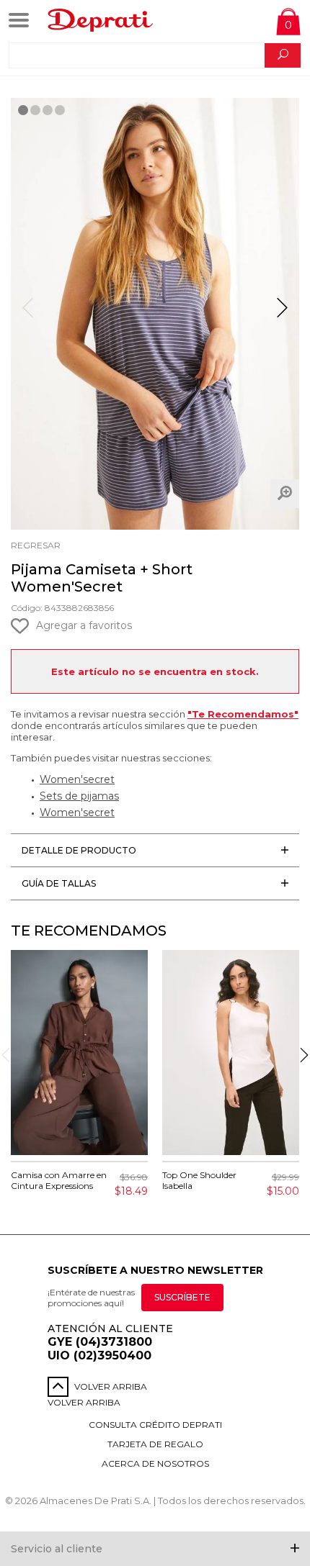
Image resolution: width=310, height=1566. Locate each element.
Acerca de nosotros (155, 1463)
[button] (282, 314)
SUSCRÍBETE (182, 1297)
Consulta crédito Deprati (155, 1424)
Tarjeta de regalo (155, 1444)
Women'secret (77, 779)
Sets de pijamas (79, 795)
